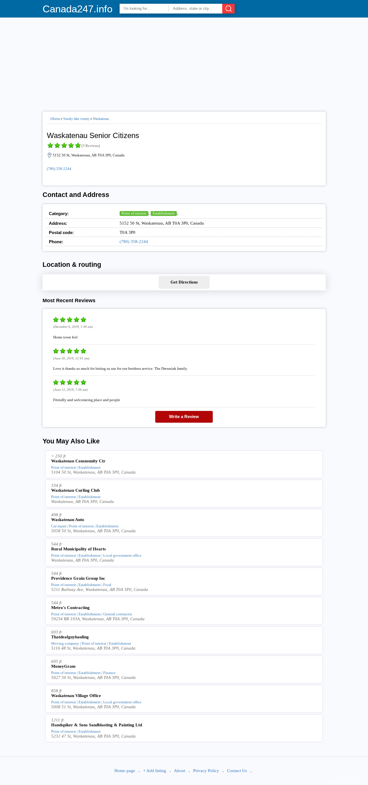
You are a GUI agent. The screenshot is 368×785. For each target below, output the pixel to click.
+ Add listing (154, 770)
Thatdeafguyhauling (70, 637)
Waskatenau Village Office (76, 695)
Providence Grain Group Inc (78, 578)
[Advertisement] (184, 62)
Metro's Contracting (70, 607)
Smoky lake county (76, 119)
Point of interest (134, 213)
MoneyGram (63, 666)
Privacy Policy (206, 770)
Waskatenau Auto (67, 519)
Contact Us (237, 770)
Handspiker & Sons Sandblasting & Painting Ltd (96, 725)
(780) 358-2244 (59, 168)
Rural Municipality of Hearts (78, 549)
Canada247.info (77, 8)
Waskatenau (101, 119)
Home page (124, 770)
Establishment (164, 213)
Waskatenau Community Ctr (78, 461)
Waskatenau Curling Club (75, 490)
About (179, 770)
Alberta (55, 119)
